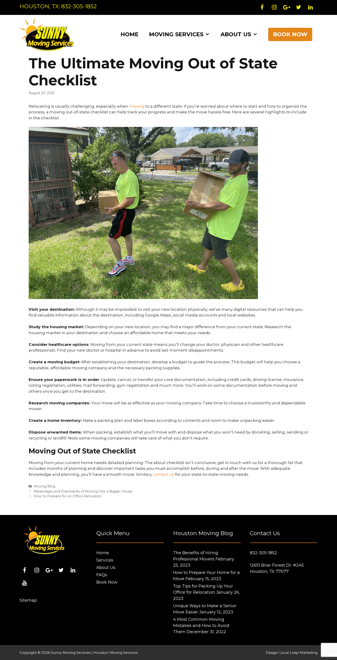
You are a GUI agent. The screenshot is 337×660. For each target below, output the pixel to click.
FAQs (101, 574)
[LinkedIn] (310, 7)
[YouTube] (24, 583)
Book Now (290, 34)
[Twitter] (298, 7)
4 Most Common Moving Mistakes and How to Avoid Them (201, 625)
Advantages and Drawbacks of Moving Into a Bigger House (83, 491)
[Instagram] (274, 7)
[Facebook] (262, 7)
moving (136, 106)
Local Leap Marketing (298, 652)
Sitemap (28, 600)
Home (129, 34)
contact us (163, 474)
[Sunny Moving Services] (47, 34)
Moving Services (176, 34)
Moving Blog (44, 486)
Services (104, 560)
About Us (236, 34)
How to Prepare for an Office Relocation (68, 496)
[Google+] (286, 7)
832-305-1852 (79, 6)
